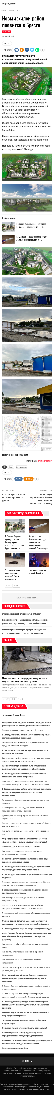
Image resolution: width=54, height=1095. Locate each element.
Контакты (27, 1061)
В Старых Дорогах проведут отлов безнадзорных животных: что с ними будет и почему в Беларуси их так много (25, 1005)
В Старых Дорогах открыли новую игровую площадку (26, 929)
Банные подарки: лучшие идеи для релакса (21, 846)
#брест (11, 467)
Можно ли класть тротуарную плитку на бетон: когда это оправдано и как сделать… (25, 679)
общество (6, 32)
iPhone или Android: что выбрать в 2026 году (21, 613)
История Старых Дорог (15, 715)
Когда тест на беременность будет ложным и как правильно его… (31, 238)
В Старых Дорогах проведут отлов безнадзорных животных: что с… (31, 225)
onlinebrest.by (45, 460)
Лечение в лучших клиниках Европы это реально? (24, 1028)
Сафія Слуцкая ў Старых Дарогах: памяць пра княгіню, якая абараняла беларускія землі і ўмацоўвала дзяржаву (26, 936)
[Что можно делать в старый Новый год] (39, 560)
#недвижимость (21, 467)
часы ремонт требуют (18, 1048)
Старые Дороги (9, 4)
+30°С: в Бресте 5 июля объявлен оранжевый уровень (13, 497)
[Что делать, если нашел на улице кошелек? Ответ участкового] (15, 560)
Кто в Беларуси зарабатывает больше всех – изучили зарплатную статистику (41, 499)
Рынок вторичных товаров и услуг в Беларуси (22, 730)
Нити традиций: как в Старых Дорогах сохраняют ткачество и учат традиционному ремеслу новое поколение (24, 978)
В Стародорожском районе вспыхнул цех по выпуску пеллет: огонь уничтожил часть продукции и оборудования (26, 792)
